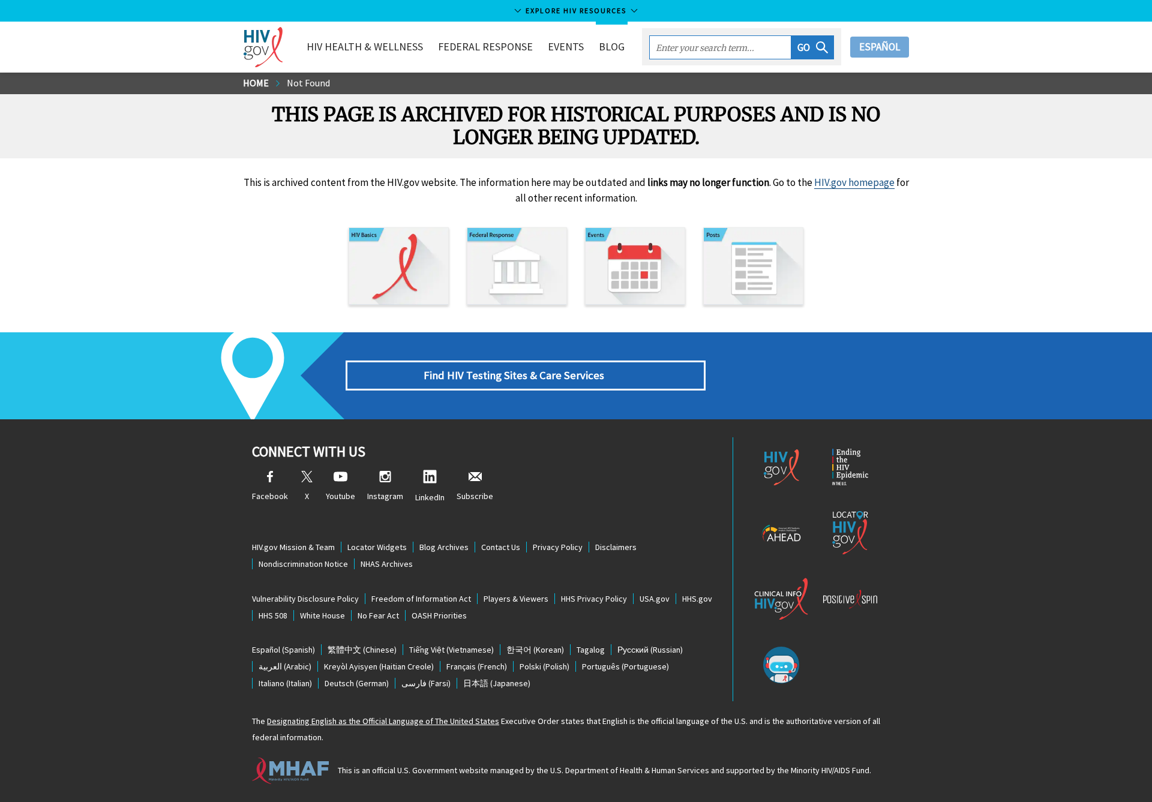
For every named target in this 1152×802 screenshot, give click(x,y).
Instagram (385, 496)
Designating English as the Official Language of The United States (383, 721)
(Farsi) (426, 683)
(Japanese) (496, 683)
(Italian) (285, 683)
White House (322, 615)
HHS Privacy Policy (594, 598)
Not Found (308, 83)
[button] (812, 47)
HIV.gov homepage (854, 182)
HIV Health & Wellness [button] (365, 46)
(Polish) (544, 666)
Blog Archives (444, 547)
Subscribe (475, 496)
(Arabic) (285, 666)
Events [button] (566, 46)
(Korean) (535, 649)
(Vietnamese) (451, 649)
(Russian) (650, 649)
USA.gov (655, 598)
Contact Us (500, 547)
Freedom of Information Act (421, 598)
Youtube (340, 496)
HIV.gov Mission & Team (293, 547)
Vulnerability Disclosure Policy (305, 598)
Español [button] (879, 46)
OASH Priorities (439, 615)
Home (256, 83)
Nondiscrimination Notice (303, 563)
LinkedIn (430, 497)
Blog (612, 46)
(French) (476, 666)
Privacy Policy (558, 547)
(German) (357, 683)
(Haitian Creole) (379, 666)
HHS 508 (273, 615)
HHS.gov (697, 598)
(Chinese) (362, 649)
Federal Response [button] (485, 46)
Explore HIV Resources (576, 10)
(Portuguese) (625, 666)
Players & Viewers (516, 598)
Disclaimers (616, 547)
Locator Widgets (377, 547)
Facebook (270, 496)
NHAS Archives (387, 563)
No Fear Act (378, 615)
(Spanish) (283, 649)
